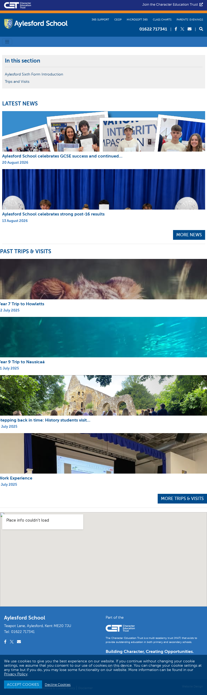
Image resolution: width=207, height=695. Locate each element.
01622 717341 (153, 29)
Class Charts (162, 19)
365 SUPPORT (100, 19)
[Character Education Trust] (17, 4)
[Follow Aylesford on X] (182, 29)
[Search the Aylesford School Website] (201, 29)
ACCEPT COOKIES (23, 684)
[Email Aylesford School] (190, 29)
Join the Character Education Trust (170, 4)
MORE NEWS (189, 234)
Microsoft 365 (137, 19)
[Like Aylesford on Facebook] (176, 29)
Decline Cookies (58, 685)
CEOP (118, 19)
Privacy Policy (15, 674)
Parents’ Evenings (190, 19)
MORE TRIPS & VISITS (182, 498)
